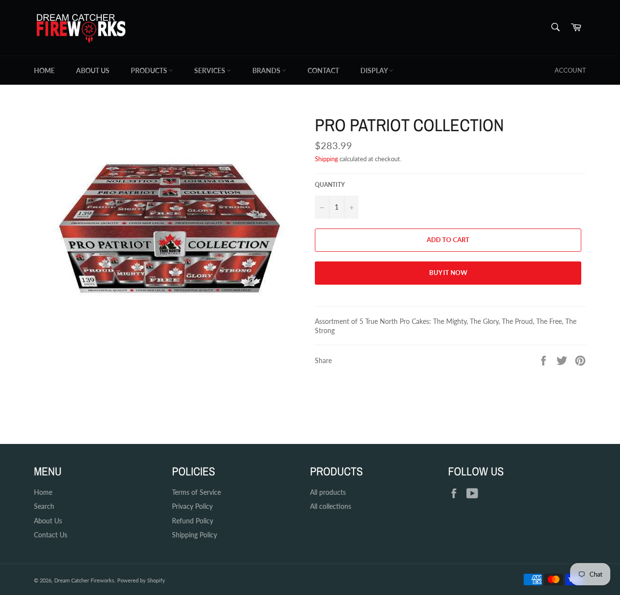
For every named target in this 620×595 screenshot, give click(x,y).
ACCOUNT (570, 70)
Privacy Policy (192, 506)
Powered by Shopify (141, 580)
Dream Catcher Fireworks (84, 580)
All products (328, 492)
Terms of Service (196, 492)
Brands (267, 70)
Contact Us (50, 535)
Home (44, 70)
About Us (92, 70)
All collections (330, 506)
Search (44, 506)
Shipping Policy (194, 535)
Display (374, 70)
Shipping (326, 159)
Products (150, 70)
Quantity (330, 184)
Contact (323, 70)
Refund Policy (192, 521)
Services (210, 70)
